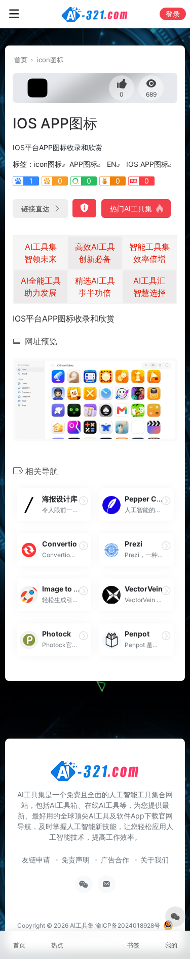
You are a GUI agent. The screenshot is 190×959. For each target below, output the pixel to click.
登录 (173, 14)
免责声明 (75, 859)
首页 (20, 60)
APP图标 (83, 164)
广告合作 (115, 859)
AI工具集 (82, 925)
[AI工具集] (95, 14)
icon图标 (50, 60)
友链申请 (36, 859)
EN (112, 164)
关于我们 (154, 859)
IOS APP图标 (147, 164)
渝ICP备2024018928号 (127, 925)
